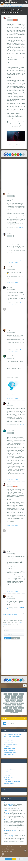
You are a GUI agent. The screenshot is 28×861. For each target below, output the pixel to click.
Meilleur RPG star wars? (9, 754)
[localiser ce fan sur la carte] (17, 20)
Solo (10, 707)
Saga (16, 706)
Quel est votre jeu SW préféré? (10, 752)
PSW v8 (3, 846)
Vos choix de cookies (17, 846)
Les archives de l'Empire (9, 783)
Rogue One (19, 704)
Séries (20, 706)
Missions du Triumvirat (9, 771)
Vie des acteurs (13, 712)
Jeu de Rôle (13, 700)
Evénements (14, 698)
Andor (5, 694)
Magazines (19, 701)
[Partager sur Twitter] (10, 154)
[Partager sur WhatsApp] (15, 154)
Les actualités (9, 613)
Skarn (18, 613)
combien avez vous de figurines (11, 744)
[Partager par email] (23, 154)
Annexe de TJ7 (7, 775)
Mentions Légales (9, 846)
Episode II (21, 694)
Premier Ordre (12, 832)
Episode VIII (7, 698)
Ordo (8, 403)
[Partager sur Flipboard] (18, 154)
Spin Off (15, 707)
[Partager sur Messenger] (7, 154)
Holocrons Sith (7, 779)
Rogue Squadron (9, 706)
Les (12, 804)
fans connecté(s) (11, 723)
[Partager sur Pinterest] (12, 154)
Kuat (11, 836)
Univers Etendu (18, 710)
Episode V (7, 697)
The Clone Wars (17, 709)
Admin (20, 144)
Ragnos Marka (7, 819)
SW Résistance (9, 709)
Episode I (15, 694)
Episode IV (14, 695)
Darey (8, 330)
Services (6, 707)
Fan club (21, 698)
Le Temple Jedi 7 (7, 765)
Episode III (7, 695)
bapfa (11, 614)
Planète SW (21, 703)
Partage (8, 859)
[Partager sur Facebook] (5, 154)
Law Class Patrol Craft (8, 835)
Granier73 (9, 234)
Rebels (13, 704)
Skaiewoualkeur (6, 614)
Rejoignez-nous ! (5, 848)
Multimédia (6, 703)
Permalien (13, 146)
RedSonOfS (10, 267)
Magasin (13, 701)
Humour (7, 700)
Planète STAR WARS (11, 2)
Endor (6, 813)
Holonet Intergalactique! (9, 769)
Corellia (9, 804)
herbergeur (6, 746)
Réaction (8, 146)
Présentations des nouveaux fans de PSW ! (13, 734)
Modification (21, 227)
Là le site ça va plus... (8, 742)
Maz (8, 193)
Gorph (5, 810)
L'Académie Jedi (7, 767)
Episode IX (20, 695)
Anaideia (15, 614)
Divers (10, 694)
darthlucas (10, 551)
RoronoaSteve (11, 356)
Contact (24, 846)
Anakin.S (9, 287)
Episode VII (20, 697)
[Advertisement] (14, 175)
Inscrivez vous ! (15, 638)
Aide (14, 859)
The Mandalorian (9, 710)
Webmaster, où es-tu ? (9, 740)
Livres (7, 701)
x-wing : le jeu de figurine (9, 750)
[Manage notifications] (25, 850)
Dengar (5, 802)
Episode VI (13, 697)
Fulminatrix (6, 830)
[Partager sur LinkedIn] (20, 154)
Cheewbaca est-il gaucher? (9, 748)
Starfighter (21, 707)
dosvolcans (10, 596)
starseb (9, 17)
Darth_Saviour (11, 430)
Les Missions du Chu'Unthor (10, 773)
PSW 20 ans (8, 704)
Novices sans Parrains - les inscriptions (12, 781)
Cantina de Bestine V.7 (8, 777)
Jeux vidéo (20, 700)
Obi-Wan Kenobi (13, 703)
